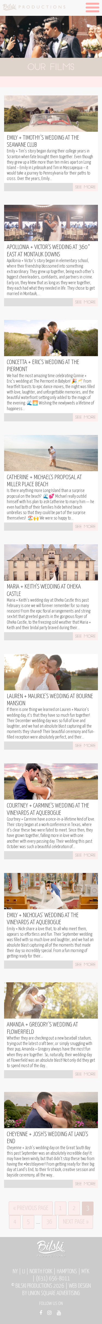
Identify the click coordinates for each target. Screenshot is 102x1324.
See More (85, 187)
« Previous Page (30, 1208)
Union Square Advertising (54, 1293)
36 (49, 1222)
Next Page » (76, 1222)
